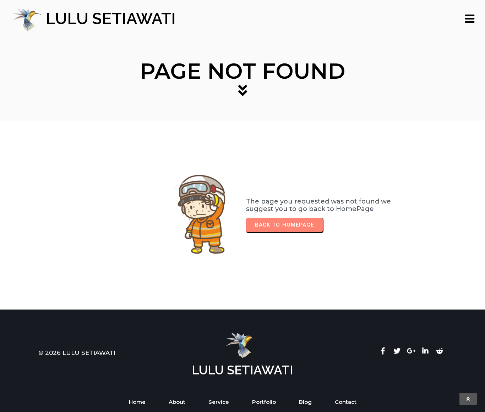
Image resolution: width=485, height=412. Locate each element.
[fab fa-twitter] (397, 351)
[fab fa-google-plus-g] (411, 351)
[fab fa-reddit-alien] (439, 351)
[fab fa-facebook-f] (382, 351)
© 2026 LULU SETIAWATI (76, 352)
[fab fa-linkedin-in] (425, 351)
